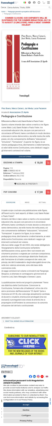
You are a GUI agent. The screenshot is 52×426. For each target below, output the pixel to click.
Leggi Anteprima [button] (25, 156)
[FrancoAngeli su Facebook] (2, 372)
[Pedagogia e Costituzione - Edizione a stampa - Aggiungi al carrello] (48, 162)
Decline (26, 410)
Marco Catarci (18, 108)
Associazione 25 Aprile (19, 112)
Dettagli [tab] (42, 202)
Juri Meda (28, 108)
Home (3, 11)
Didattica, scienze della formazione (19, 321)
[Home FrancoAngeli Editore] (9, 3)
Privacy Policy (26, 421)
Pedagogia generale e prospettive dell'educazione (24, 11)
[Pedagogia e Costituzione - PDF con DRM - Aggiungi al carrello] (48, 192)
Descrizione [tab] (10, 202)
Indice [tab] (27, 202)
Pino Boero (6, 108)
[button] (24, 3)
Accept (26, 405)
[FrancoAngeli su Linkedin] (5, 372)
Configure (26, 415)
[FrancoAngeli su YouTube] (11, 372)
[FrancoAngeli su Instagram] (8, 372)
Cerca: (3, 7)
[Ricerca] (50, 7)
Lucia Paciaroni (40, 108)
